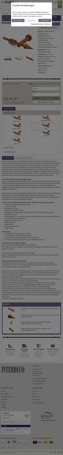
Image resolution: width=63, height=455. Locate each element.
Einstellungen (31, 20)
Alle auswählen (18, 20)
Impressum (47, 24)
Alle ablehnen (45, 20)
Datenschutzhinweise (37, 24)
